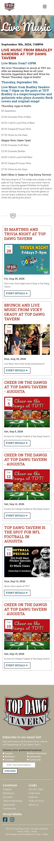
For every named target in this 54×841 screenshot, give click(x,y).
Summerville (9, 808)
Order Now (34, 793)
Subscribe (10, 771)
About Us (33, 804)
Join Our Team (36, 789)
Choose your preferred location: (22, 750)
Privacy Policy (23, 831)
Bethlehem (8, 793)
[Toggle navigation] (44, 7)
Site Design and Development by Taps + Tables (27, 834)
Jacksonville (9, 804)
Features (33, 797)
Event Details (15, 293)
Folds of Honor (36, 800)
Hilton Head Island (12, 800)
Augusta (7, 789)
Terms (34, 831)
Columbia (7, 797)
